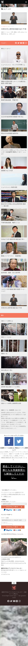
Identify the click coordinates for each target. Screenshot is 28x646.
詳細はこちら (7, 496)
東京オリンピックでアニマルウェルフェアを (13, 563)
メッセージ (4, 26)
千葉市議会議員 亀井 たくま (10, 222)
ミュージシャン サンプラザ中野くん (13, 65)
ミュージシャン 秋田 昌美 (9, 187)
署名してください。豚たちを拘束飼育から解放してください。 (14, 472)
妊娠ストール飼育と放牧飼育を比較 (11, 403)
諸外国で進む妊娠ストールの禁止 (10, 387)
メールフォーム (5, 574)
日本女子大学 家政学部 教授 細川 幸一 (13, 239)
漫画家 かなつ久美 (7, 170)
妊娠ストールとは (6, 337)
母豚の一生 (4, 353)
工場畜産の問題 (5, 559)
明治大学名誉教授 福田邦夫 (9, 133)
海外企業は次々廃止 (6, 370)
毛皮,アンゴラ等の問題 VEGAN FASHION (12, 561)
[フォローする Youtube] (21, 43)
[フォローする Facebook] (16, 43)
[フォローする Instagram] (26, 43)
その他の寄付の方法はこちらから (12, 534)
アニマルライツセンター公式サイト (11, 557)
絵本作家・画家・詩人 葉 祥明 (10, 272)
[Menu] (26, 2)
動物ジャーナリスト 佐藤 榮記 (11, 256)
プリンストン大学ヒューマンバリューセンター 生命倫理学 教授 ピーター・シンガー (13, 152)
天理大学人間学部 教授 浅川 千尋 (13, 29)
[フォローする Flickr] (23, 43)
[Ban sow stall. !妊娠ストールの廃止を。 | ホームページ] (3, 2)
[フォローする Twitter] (18, 43)
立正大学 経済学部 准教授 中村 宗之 (12, 117)
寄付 (2, 565)
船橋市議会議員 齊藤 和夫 (9, 100)
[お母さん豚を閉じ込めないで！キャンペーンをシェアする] (9, 446)
